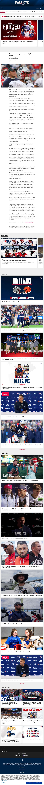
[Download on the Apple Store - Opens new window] (18, 755)
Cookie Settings (3, 782)
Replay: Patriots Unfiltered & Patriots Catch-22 (14, 16)
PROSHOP (37, 8)
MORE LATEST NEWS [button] (22, 449)
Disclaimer (22, 772)
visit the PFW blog (29, 222)
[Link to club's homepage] (2, 8)
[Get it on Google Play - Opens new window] (25, 756)
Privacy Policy (22, 767)
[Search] (40, 8)
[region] (22, 779)
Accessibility (22, 770)
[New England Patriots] (22, 760)
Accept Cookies (29, 782)
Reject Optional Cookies (38, 782)
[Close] (42, 775)
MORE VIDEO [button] (22, 683)
